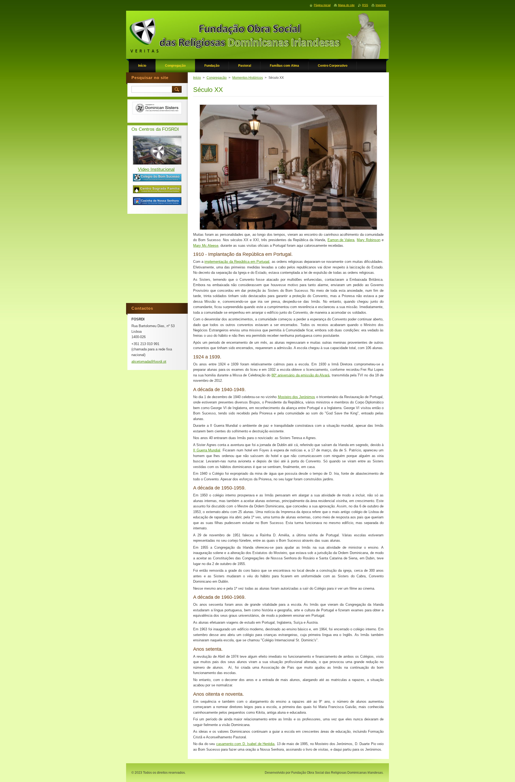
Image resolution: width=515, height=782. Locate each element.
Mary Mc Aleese (205, 246)
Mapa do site (346, 5)
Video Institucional (156, 169)
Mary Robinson (368, 240)
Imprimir (381, 5)
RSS (365, 5)
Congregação (217, 77)
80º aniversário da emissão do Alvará (300, 375)
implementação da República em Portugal (236, 262)
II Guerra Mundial (206, 450)
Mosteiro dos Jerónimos (296, 397)
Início (197, 77)
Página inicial (322, 5)
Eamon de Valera (341, 240)
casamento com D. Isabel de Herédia (245, 744)
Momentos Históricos (247, 77)
